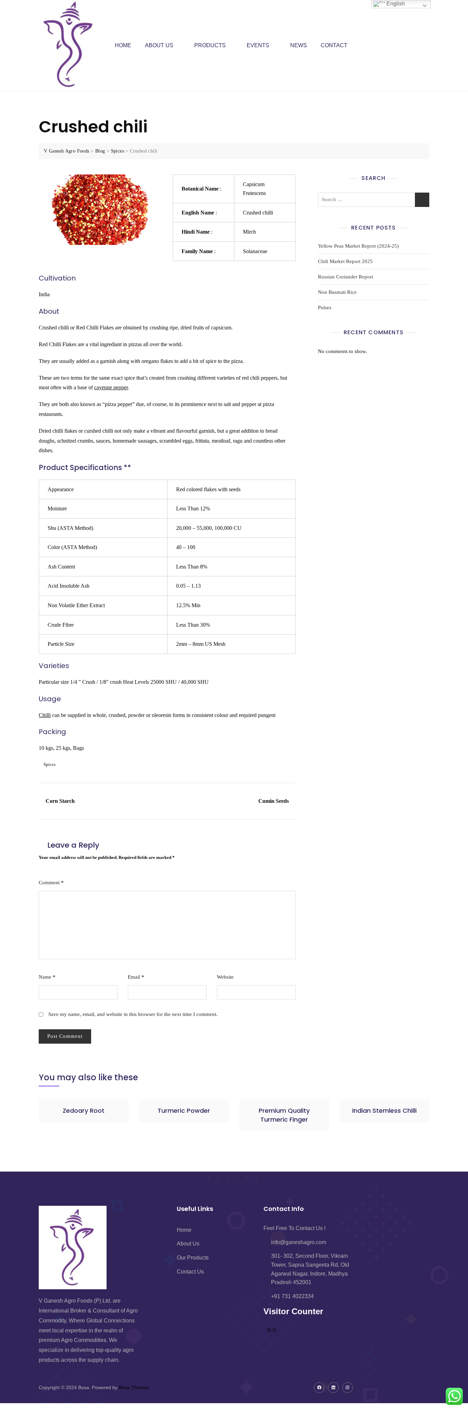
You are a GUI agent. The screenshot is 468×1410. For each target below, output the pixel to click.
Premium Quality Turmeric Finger (284, 1114)
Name (47, 977)
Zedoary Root (83, 1110)
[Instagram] (347, 1387)
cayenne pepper (111, 387)
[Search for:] (373, 200)
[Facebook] (319, 1387)
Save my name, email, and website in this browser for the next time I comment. (133, 1014)
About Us (159, 45)
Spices (50, 764)
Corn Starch (60, 801)
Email (136, 977)
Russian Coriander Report (345, 276)
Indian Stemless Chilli (384, 1110)
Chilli (45, 715)
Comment (51, 882)
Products (210, 45)
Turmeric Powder (184, 1110)
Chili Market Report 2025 (345, 261)
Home (123, 45)
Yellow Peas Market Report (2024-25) (358, 246)
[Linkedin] (333, 1387)
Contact (334, 45)
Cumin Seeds (273, 801)
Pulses (324, 307)
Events (258, 45)
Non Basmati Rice (337, 292)
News (298, 45)
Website (225, 977)
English (395, 3)
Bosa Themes (134, 1387)
